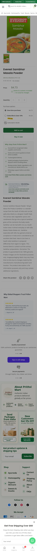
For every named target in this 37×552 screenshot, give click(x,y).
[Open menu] (3, 7)
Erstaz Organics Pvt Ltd (11, 78)
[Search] (9, 6)
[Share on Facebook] (20, 277)
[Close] (34, 522)
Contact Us (30, 473)
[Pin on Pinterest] (24, 277)
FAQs (29, 491)
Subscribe (28, 456)
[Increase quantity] (24, 100)
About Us (29, 486)
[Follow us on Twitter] (15, 505)
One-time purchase (14, 110)
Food (22, 13)
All (2, 13)
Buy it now (18, 137)
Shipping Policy (31, 479)
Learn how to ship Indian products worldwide (18, 191)
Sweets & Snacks (12, 489)
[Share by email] (32, 277)
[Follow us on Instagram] (21, 505)
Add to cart (18, 130)
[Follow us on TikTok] (27, 505)
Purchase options (9, 106)
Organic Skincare (12, 483)
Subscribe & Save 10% (15, 117)
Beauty (27, 13)
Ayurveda (7, 13)
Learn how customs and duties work (19, 189)
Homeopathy (15, 13)
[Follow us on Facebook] (9, 505)
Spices (32, 13)
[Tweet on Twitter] (28, 277)
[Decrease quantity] (13, 100)
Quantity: (6, 100)
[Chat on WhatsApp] (32, 541)
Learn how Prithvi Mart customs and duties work (18, 176)
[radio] (5, 110)
